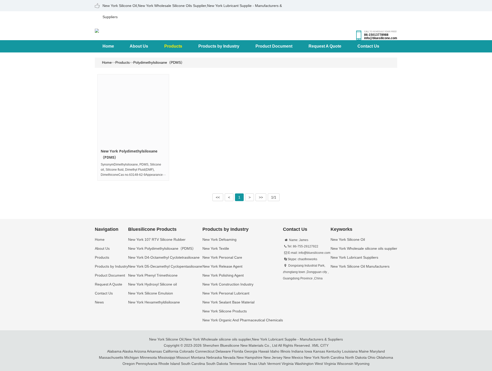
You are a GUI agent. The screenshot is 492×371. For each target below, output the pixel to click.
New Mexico (293, 357)
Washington (304, 364)
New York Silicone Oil (166, 339)
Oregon (128, 364)
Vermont (274, 364)
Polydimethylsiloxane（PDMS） (158, 62)
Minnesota (148, 357)
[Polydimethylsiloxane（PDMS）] (133, 110)
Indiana (297, 351)
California (170, 351)
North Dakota (356, 357)
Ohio (371, 357)
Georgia (250, 351)
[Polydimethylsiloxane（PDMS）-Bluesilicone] (97, 30)
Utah (262, 364)
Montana (198, 357)
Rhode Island (169, 364)
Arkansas (154, 351)
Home (108, 46)
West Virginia (325, 364)
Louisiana (350, 351)
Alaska (127, 351)
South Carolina (193, 364)
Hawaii (263, 351)
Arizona (140, 351)
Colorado (186, 351)
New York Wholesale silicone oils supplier (217, 339)
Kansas (319, 351)
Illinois (285, 351)
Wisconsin (345, 364)
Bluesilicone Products (152, 229)
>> (261, 197)
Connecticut (204, 351)
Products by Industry (218, 46)
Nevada (229, 357)
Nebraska (214, 357)
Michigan (131, 357)
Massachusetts (111, 357)
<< (218, 197)
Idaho (274, 351)
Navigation (106, 229)
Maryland (377, 351)
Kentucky (333, 351)
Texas (252, 364)
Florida (237, 351)
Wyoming (362, 364)
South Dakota (217, 364)
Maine (364, 351)
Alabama (114, 351)
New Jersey (272, 357)
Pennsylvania (146, 364)
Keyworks (341, 229)
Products (173, 46)
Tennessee (238, 364)
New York (312, 357)
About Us (139, 46)
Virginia (288, 364)
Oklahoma (384, 357)
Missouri (183, 357)
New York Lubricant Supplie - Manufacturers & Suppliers (297, 339)
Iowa (308, 351)
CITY (324, 345)
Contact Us (368, 46)
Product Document (273, 46)
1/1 (273, 197)
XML (315, 345)
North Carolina (332, 357)
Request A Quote (325, 46)
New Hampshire (249, 357)
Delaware (223, 351)
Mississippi (166, 357)
